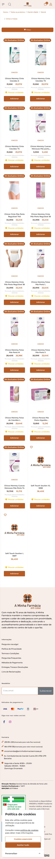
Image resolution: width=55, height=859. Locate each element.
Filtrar (28, 30)
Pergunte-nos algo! (10, 644)
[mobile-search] (9, 4)
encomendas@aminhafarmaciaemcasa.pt (23, 751)
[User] (50, 4)
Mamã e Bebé (33, 12)
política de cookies (29, 830)
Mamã (43, 12)
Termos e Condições (10, 653)
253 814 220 (22, 742)
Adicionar (14, 99)
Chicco (14, 72)
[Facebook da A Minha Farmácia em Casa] (4, 722)
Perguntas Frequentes (11, 658)
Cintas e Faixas (11, 19)
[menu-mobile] (3, 4)
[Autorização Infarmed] (14, 805)
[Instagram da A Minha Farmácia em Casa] (10, 722)
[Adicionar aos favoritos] (31, 447)
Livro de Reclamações (11, 672)
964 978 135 (23, 747)
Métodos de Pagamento (12, 663)
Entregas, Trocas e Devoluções (15, 667)
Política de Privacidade (12, 649)
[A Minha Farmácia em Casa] (27, 4)
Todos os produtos (18, 12)
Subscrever (46, 691)
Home (5, 12)
